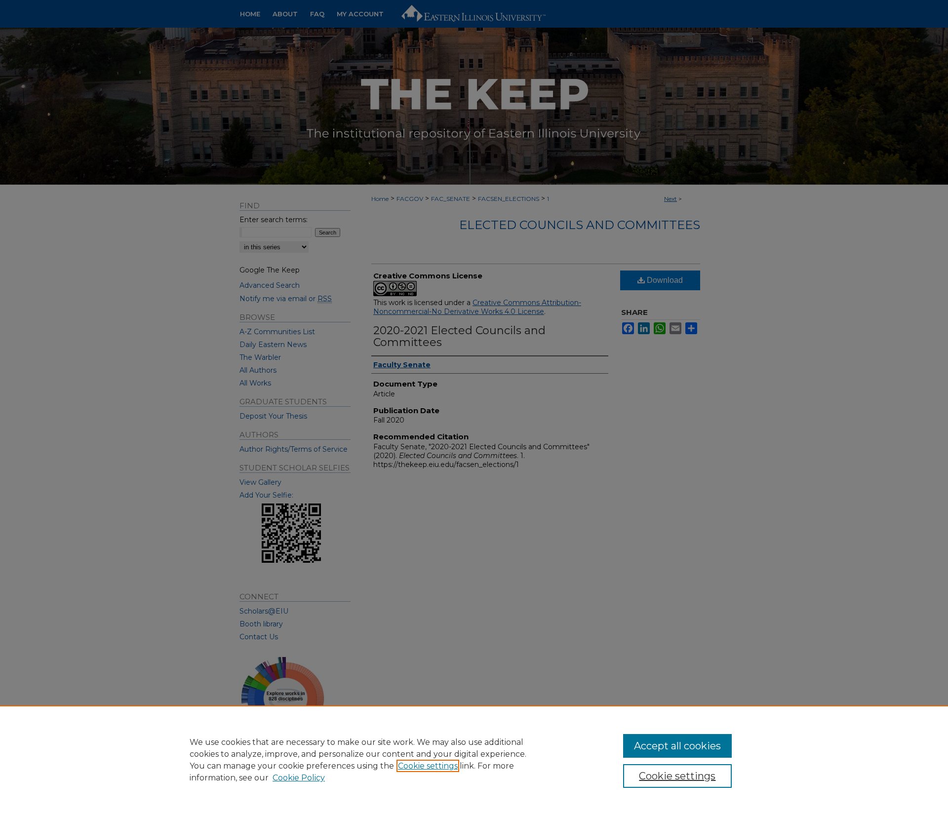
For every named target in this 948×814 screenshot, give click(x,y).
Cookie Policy (299, 777)
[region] (474, 759)
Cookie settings (428, 766)
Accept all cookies (677, 746)
